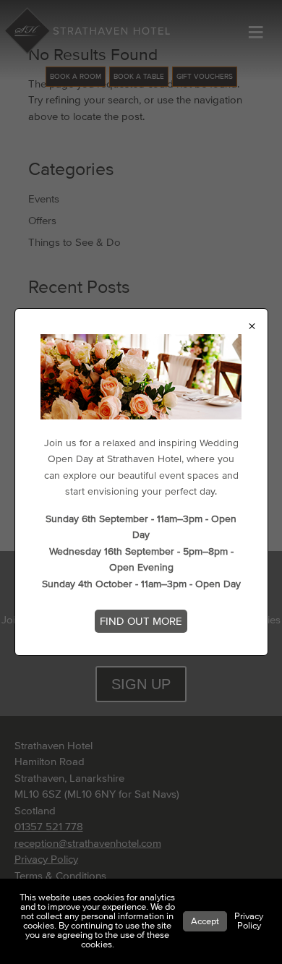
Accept (205, 921)
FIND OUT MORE (141, 621)
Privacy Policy (248, 920)
